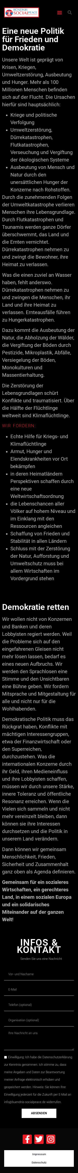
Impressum (39, 1154)
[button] (59, 12)
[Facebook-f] (27, 1139)
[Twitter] (38, 1139)
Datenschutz (39, 1162)
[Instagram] (50, 1139)
